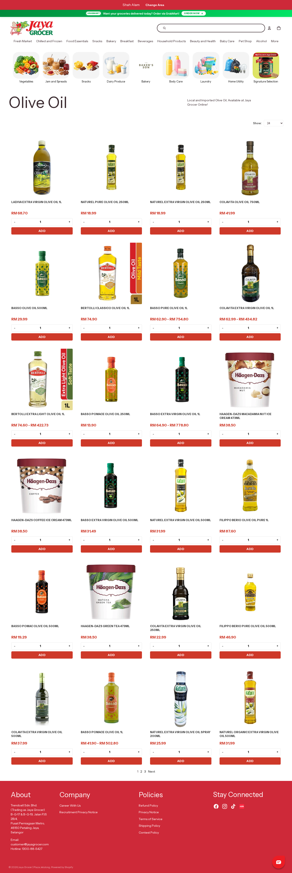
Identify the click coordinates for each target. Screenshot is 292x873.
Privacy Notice (149, 812)
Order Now (192, 13)
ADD (42, 231)
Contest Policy (149, 832)
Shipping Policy (149, 826)
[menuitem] (23, 41)
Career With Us (70, 805)
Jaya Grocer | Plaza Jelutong (34, 867)
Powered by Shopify (62, 867)
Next (151, 771)
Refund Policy (148, 805)
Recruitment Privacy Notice (78, 812)
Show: (257, 123)
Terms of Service (150, 819)
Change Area (155, 5)
